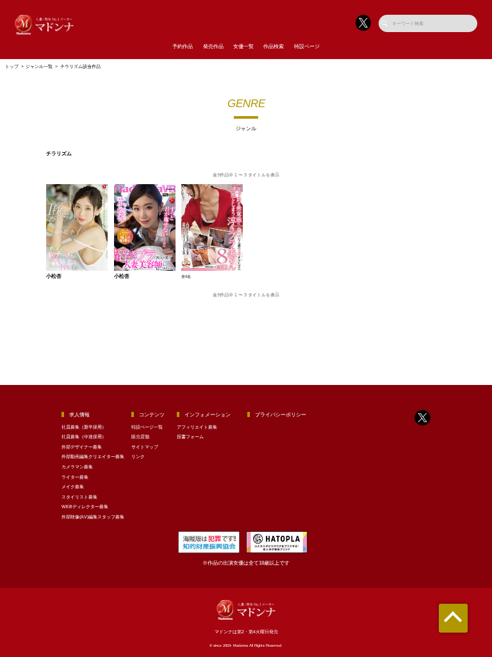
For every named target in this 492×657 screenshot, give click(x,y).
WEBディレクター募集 (85, 506)
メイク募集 (73, 486)
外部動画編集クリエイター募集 (93, 456)
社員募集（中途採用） (84, 436)
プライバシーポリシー (280, 415)
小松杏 (54, 276)
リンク (138, 456)
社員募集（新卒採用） (84, 427)
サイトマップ (144, 447)
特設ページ (307, 46)
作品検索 (273, 46)
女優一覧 (243, 46)
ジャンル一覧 (39, 66)
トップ (12, 66)
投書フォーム (190, 436)
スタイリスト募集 (79, 497)
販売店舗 (140, 436)
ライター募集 (75, 477)
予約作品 (182, 46)
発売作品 (213, 46)
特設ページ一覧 (147, 427)
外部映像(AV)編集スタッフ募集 (93, 517)
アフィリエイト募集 (197, 427)
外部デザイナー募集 (82, 447)
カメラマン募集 (77, 467)
